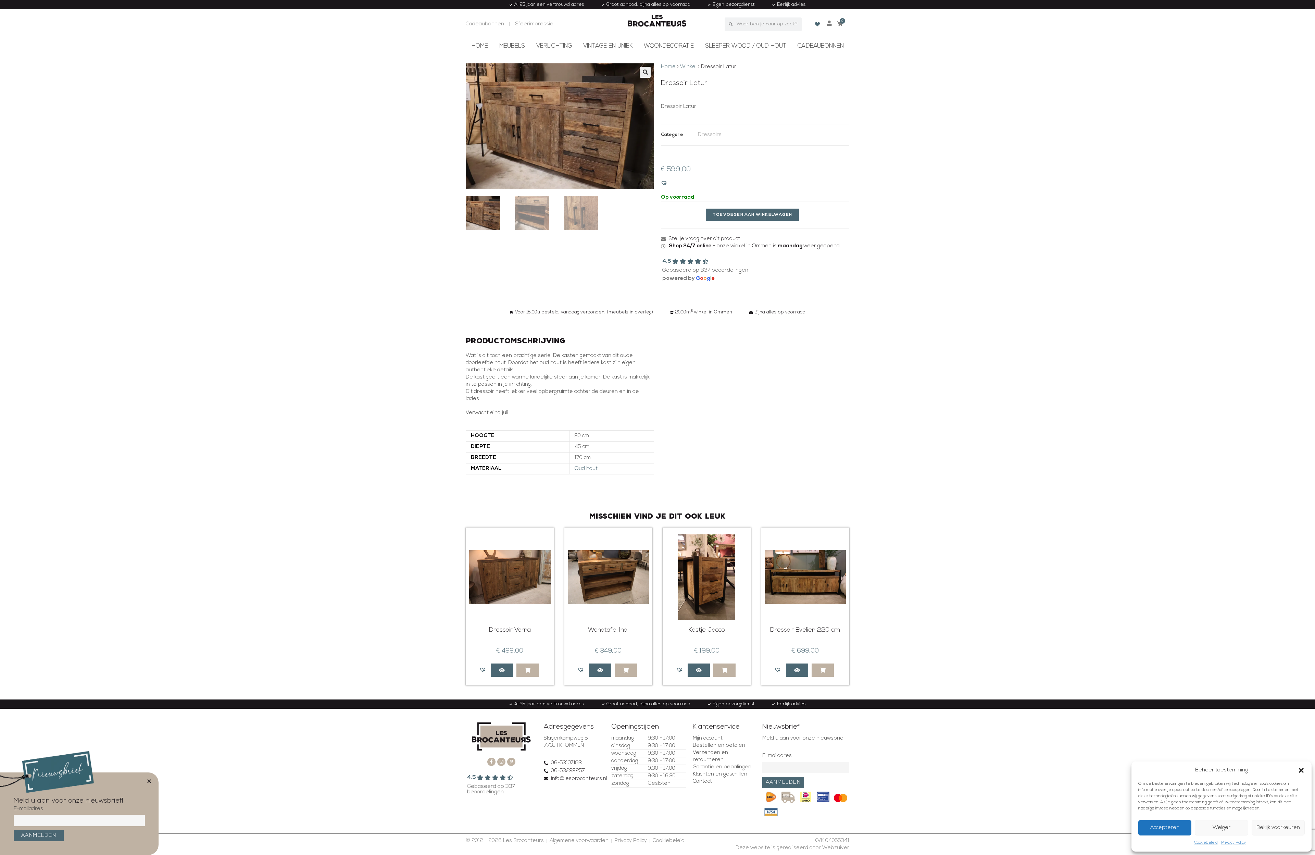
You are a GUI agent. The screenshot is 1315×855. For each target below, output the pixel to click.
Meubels (512, 46)
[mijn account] (829, 23)
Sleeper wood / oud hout (745, 46)
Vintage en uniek (608, 46)
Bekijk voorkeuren (1278, 827)
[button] (1301, 770)
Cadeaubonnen (821, 46)
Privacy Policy (1233, 843)
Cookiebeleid (1206, 843)
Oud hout (586, 468)
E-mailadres (777, 755)
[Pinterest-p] (511, 762)
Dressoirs (710, 134)
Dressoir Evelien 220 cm (805, 630)
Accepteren (1164, 827)
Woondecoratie (669, 46)
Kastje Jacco (707, 630)
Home (480, 46)
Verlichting (554, 46)
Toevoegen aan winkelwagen (752, 215)
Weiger (1221, 827)
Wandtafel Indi (608, 630)
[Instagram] (501, 762)
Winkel (688, 67)
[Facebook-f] (491, 762)
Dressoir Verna (510, 630)
